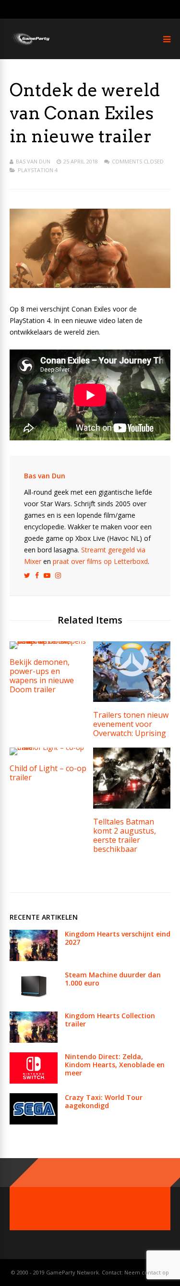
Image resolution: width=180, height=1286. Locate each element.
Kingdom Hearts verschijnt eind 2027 (117, 938)
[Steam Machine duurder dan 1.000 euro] (34, 999)
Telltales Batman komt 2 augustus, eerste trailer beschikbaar (124, 835)
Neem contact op (146, 1272)
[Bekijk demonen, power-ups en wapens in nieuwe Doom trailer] (48, 641)
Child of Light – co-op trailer (48, 773)
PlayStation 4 (38, 170)
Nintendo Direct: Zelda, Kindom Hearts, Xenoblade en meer (115, 1064)
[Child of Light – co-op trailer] (48, 747)
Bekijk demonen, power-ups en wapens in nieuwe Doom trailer (42, 676)
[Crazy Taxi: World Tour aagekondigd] (34, 1121)
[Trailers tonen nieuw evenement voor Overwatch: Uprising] (131, 699)
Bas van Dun (33, 161)
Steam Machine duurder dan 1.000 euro (113, 978)
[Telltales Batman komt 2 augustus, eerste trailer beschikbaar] (131, 806)
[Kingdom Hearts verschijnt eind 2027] (34, 958)
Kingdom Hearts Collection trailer (110, 1019)
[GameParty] (30, 44)
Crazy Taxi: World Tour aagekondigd (104, 1101)
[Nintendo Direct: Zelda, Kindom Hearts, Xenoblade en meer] (34, 1081)
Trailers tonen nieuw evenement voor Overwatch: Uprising (130, 724)
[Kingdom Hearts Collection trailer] (34, 1040)
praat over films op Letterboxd (100, 561)
